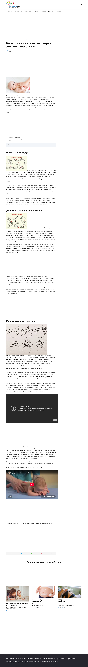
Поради (42, 11)
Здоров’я (28, 11)
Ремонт (50, 11)
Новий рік (9, 11)
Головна (8, 39)
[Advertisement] (44, 27)
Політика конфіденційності (24, 662)
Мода (36, 11)
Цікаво (59, 11)
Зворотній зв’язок (11, 662)
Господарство (19, 11)
